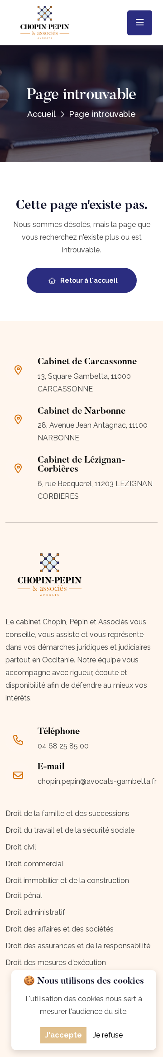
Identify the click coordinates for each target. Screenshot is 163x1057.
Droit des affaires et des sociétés (59, 929)
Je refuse (108, 1035)
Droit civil (20, 847)
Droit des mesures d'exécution (55, 962)
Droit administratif (35, 912)
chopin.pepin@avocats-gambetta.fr (97, 781)
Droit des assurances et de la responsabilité (77, 945)
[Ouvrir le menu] (139, 22)
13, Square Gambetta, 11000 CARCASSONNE (84, 382)
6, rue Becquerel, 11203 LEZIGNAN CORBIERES (95, 490)
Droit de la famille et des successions (67, 813)
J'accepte (63, 1035)
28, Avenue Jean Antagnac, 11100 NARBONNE (93, 431)
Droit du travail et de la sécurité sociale (69, 830)
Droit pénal (23, 895)
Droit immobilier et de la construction (67, 880)
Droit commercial (34, 863)
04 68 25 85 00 (63, 746)
